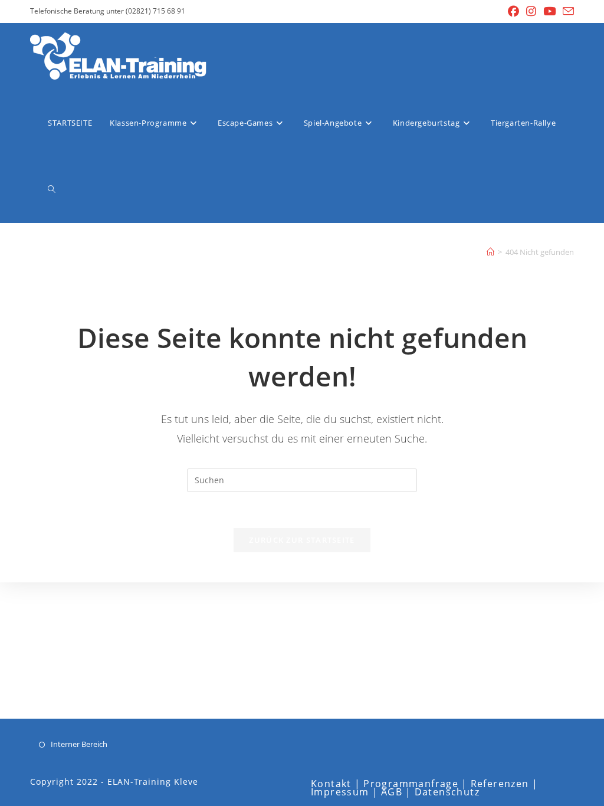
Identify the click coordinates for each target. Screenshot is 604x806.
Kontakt (331, 783)
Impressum (340, 791)
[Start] (490, 252)
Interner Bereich (79, 744)
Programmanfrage (410, 783)
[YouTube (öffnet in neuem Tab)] (549, 11)
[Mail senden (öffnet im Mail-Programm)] (566, 11)
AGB (391, 791)
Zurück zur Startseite (301, 540)
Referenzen (500, 783)
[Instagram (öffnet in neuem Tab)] (531, 11)
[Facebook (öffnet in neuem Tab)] (513, 11)
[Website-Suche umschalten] (51, 189)
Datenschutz (447, 791)
